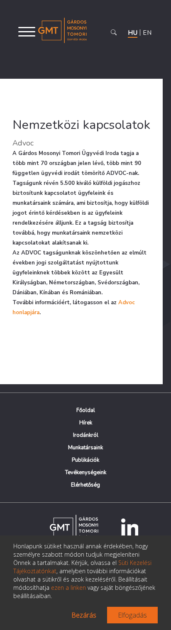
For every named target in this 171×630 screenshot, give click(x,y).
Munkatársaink (85, 447)
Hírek (85, 422)
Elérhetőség (85, 485)
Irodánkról (85, 435)
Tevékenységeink (85, 472)
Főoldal (85, 410)
